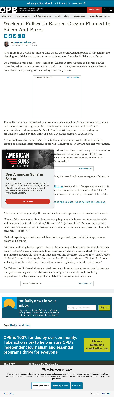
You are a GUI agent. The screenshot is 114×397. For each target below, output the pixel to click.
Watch (58, 16)
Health (13, 325)
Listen (67, 16)
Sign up (104, 307)
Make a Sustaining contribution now (97, 344)
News (28, 325)
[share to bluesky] (14, 36)
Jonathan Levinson (22, 42)
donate (94, 9)
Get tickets (28, 201)
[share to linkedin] (19, 36)
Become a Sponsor (73, 77)
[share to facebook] (10, 36)
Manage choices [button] (41, 386)
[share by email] (6, 36)
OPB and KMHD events (99, 16)
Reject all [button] (76, 386)
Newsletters (79, 16)
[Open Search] (105, 10)
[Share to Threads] (23, 36)
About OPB (7, 16)
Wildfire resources (42, 16)
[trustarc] (105, 394)
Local (21, 325)
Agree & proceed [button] (60, 386)
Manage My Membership (45, 364)
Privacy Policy (9, 394)
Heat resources (23, 16)
